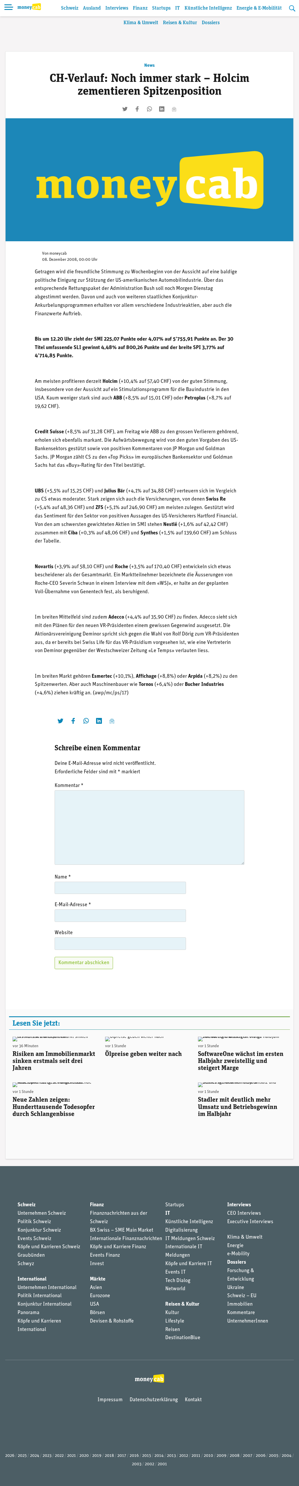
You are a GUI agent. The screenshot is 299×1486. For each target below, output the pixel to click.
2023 (47, 1456)
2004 (286, 1456)
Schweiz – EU (241, 1296)
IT (177, 8)
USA (94, 1304)
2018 (109, 1456)
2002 (149, 1464)
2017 (121, 1456)
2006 (260, 1456)
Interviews (116, 8)
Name (63, 877)
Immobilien (240, 1304)
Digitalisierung (181, 1230)
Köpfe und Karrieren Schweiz (49, 1247)
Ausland (92, 8)
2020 (84, 1456)
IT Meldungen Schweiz (190, 1239)
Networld (175, 1289)
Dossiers (211, 22)
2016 (134, 1456)
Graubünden (31, 1255)
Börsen (97, 1313)
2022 (59, 1456)
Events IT (175, 1272)
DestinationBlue (182, 1338)
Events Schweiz (34, 1239)
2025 (22, 1456)
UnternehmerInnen (247, 1321)
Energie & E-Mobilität (259, 8)
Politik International (40, 1296)
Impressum (110, 1400)
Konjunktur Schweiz (39, 1230)
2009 (221, 1456)
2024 (34, 1456)
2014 (159, 1456)
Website (64, 933)
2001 (162, 1464)
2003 (136, 1464)
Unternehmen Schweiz (42, 1213)
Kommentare (241, 1313)
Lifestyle (174, 1321)
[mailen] (174, 109)
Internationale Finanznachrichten (126, 1239)
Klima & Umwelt (141, 22)
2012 (183, 1456)
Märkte (97, 1279)
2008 (234, 1456)
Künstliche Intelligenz (208, 8)
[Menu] (9, 8)
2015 (146, 1456)
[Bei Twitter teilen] (125, 109)
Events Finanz (105, 1255)
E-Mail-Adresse (73, 905)
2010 (208, 1456)
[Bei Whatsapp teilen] (149, 109)
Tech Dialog (177, 1280)
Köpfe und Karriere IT (188, 1264)
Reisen (172, 1329)
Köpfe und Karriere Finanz (118, 1247)
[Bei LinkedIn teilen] (161, 109)
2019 (96, 1456)
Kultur (172, 1313)
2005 (273, 1456)
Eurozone (100, 1296)
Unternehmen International (47, 1287)
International (32, 1279)
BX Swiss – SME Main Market (121, 1230)
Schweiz (69, 8)
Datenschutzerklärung (154, 1400)
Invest (97, 1264)
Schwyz (26, 1264)
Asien (96, 1287)
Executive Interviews (250, 1222)
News (149, 65)
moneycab (58, 253)
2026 (9, 1456)
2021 (71, 1456)
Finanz (140, 8)
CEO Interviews (244, 1213)
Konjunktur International (45, 1304)
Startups (161, 8)
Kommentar (69, 785)
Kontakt (193, 1400)
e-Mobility (238, 1254)
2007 (247, 1456)
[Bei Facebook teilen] (137, 109)
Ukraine (235, 1287)
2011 (196, 1456)
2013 (171, 1456)
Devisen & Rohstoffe (112, 1321)
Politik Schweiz (34, 1222)
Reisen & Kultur (180, 22)
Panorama (28, 1313)
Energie (235, 1246)
